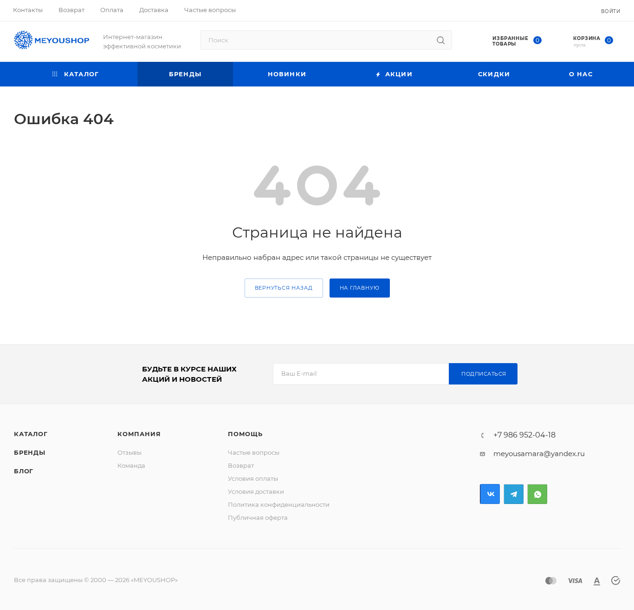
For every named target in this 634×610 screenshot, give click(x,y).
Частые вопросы (253, 452)
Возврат (241, 465)
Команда (131, 465)
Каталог (31, 434)
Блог (23, 471)
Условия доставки (256, 491)
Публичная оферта (258, 517)
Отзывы (129, 452)
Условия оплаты (253, 478)
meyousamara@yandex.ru (539, 453)
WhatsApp (537, 494)
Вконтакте (490, 494)
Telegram (514, 494)
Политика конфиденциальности (279, 504)
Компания (139, 434)
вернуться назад (284, 288)
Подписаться (483, 374)
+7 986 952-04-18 (524, 435)
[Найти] (440, 40)
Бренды (29, 452)
